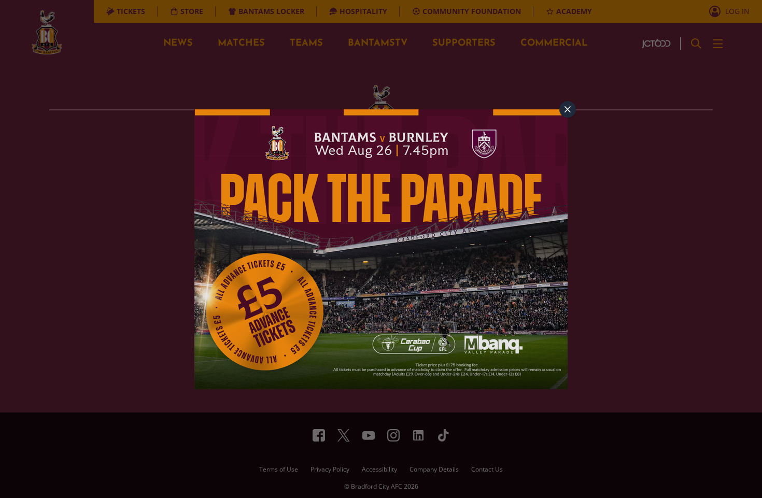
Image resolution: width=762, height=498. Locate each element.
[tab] (567, 109)
